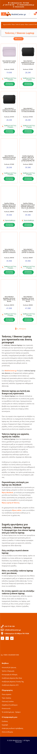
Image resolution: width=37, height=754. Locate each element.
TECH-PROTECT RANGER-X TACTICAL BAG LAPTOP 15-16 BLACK (9, 299)
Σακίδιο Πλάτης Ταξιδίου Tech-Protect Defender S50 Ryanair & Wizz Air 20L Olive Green (9, 206)
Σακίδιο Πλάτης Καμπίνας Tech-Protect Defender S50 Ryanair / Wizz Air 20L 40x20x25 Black (28, 206)
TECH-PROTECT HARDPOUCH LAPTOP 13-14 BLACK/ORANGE (28, 110)
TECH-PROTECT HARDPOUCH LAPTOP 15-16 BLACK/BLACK (28, 62)
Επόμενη (23, 329)
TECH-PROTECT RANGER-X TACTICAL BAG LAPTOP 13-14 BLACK (28, 299)
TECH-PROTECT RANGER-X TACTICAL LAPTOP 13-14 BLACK (28, 251)
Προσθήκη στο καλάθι (9, 83)
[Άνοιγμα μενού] (3, 14)
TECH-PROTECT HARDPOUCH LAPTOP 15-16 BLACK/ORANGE (9, 110)
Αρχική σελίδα (7, 24)
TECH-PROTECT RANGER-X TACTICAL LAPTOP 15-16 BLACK (9, 251)
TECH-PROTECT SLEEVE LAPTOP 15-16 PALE (9, 61)
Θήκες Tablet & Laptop (18, 24)
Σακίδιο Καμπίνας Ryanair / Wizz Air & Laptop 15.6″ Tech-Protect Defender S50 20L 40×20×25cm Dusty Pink (28, 159)
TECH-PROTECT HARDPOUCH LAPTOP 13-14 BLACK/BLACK (9, 157)
